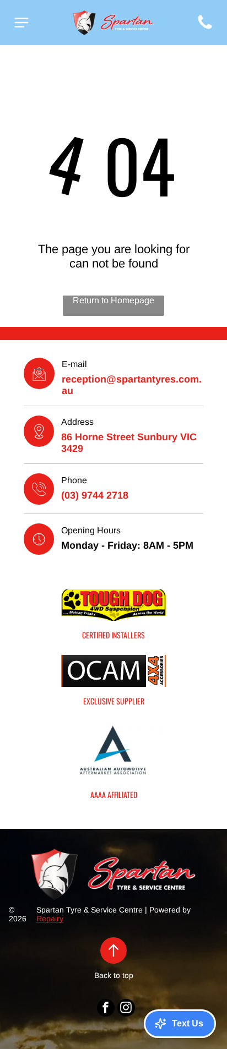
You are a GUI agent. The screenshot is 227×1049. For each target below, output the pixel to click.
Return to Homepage (113, 300)
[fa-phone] (205, 28)
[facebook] (106, 1009)
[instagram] (126, 1009)
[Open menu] (21, 22)
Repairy (49, 918)
